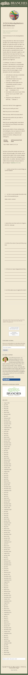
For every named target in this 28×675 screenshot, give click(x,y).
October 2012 (7, 599)
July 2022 (6, 473)
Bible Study (10, 320)
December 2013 (7, 576)
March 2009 (6, 652)
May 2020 (6, 515)
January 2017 (7, 549)
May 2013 (6, 587)
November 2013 (7, 578)
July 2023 (6, 450)
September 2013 (7, 580)
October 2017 (7, 540)
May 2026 (6, 408)
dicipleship (22, 320)
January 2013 (7, 593)
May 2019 (6, 526)
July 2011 (6, 616)
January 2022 (7, 484)
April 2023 (6, 456)
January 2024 (7, 441)
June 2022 (6, 475)
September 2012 (7, 601)
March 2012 (6, 608)
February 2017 (7, 547)
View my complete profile (8, 376)
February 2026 (7, 414)
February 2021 (7, 500)
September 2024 (7, 427)
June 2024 (6, 431)
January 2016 (7, 555)
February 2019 (7, 530)
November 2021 (7, 488)
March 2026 (6, 412)
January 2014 (7, 574)
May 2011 (6, 618)
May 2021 (6, 494)
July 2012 (6, 605)
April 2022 (6, 479)
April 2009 (6, 650)
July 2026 (6, 404)
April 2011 (6, 620)
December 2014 (7, 563)
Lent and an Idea (14, 321)
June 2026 (6, 406)
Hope (10, 321)
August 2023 (6, 448)
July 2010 (6, 635)
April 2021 (6, 496)
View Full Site (14, 670)
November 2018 (7, 534)
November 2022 (7, 465)
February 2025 (7, 418)
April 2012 (6, 606)
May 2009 (6, 648)
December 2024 (7, 422)
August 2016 (6, 553)
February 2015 (7, 561)
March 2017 (6, 545)
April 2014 (6, 570)
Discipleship (5, 321)
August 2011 (6, 614)
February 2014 (7, 572)
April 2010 (6, 639)
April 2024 (6, 435)
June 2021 (6, 492)
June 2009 (6, 646)
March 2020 (6, 519)
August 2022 (6, 471)
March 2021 (6, 498)
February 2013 (7, 591)
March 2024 (6, 437)
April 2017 (6, 544)
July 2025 (6, 416)
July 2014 (6, 566)
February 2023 (7, 460)
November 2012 (7, 597)
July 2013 (6, 584)
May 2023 (6, 454)
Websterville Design (14, 668)
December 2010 (7, 627)
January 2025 (7, 420)
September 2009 (7, 643)
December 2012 (7, 595)
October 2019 (7, 524)
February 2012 (7, 610)
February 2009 (7, 654)
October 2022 (7, 467)
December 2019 (7, 523)
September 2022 (7, 469)
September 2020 (7, 509)
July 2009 (6, 644)
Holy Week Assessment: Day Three (14, 333)
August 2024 (6, 429)
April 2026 (6, 410)
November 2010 (7, 629)
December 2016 (7, 551)
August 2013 (6, 582)
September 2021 (7, 490)
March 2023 (6, 458)
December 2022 (7, 464)
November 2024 (7, 423)
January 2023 (7, 462)
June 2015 (6, 559)
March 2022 (6, 481)
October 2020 (7, 507)
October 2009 (7, 641)
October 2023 (7, 446)
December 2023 (7, 443)
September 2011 (7, 612)
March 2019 (6, 528)
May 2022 (6, 477)
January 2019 (7, 532)
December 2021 (7, 486)
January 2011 (7, 625)
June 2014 (6, 568)
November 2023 (7, 444)
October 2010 (7, 631)
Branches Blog (16, 320)
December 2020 (7, 503)
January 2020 (7, 521)
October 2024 (7, 425)
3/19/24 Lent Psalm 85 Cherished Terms (14, 328)
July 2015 (6, 557)
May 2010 (6, 637)
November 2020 (7, 505)
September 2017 (7, 542)
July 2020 (6, 511)
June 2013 (6, 585)
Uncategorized (10, 322)
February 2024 (7, 439)
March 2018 (6, 536)
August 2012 (6, 603)
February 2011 (7, 624)
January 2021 (7, 502)
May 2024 (6, 433)
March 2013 (6, 589)
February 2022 (7, 483)
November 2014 (7, 564)
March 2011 (6, 622)
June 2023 (6, 452)
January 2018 (7, 538)
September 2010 (7, 633)
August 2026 (6, 403)
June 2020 (6, 513)
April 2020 (6, 517)
